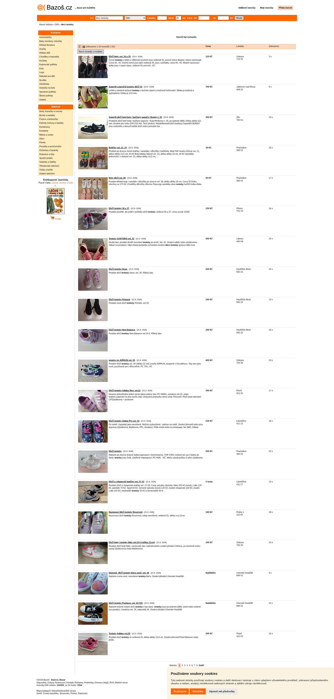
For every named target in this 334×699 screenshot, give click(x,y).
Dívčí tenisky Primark (119, 299)
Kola (41, 68)
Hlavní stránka (46, 24)
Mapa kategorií (44, 691)
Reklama (79, 682)
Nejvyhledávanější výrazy (64, 691)
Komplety (43, 131)
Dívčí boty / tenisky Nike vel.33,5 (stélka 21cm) (132, 542)
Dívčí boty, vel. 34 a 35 (120, 56)
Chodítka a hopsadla (49, 56)
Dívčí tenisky (115, 451)
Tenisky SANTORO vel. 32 (121, 238)
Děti (57, 24)
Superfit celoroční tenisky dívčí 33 (125, 87)
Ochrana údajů (101, 682)
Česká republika (50, 693)
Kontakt (70, 682)
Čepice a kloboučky (48, 119)
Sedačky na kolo (47, 88)
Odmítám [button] (197, 691)
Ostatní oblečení (47, 173)
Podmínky (88, 682)
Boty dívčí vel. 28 (117, 178)
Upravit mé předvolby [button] (222, 691)
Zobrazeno (274, 46)
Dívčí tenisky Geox (118, 269)
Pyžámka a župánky (48, 150)
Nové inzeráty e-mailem (90, 51)
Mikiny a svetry (46, 135)
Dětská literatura (47, 45)
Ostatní (42, 99)
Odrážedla (44, 84)
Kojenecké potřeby (48, 64)
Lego (41, 72)
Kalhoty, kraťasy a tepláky (51, 123)
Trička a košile (46, 170)
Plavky (42, 142)
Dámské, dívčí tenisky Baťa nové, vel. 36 (129, 573)
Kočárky (43, 60)
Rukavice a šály (46, 154)
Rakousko (83, 693)
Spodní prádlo (46, 158)
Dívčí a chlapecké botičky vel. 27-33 (126, 481)
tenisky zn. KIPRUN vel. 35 (122, 360)
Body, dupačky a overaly (50, 111)
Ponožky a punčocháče (50, 146)
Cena (208, 46)
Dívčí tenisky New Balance (122, 330)
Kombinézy (44, 127)
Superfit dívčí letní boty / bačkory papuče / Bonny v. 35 (135, 117)
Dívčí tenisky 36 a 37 (119, 208)
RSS (112, 682)
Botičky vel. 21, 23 (118, 147)
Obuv (41, 138)
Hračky (42, 49)
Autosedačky (45, 37)
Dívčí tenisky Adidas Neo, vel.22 (125, 390)
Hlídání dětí (44, 53)
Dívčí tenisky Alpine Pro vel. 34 (124, 421)
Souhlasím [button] (180, 691)
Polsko (73, 693)
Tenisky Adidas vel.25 (119, 633)
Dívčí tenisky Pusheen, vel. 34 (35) (126, 603)
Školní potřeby (46, 95)
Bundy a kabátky (47, 115)
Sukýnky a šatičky (47, 162)
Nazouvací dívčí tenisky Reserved (125, 512)
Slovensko (64, 693)
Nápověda (41, 682)
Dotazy (50, 682)
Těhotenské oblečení (49, 166)
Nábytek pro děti (47, 76)
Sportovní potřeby (47, 92)
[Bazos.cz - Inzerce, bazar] (54, 10)
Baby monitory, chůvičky (50, 41)
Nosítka (42, 80)
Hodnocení (60, 682)
